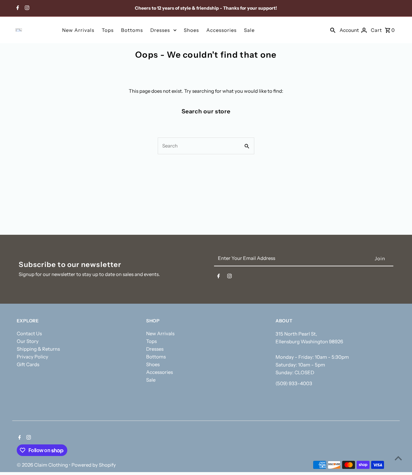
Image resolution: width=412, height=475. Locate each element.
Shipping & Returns (38, 349)
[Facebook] (17, 8)
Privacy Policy (32, 357)
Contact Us (29, 333)
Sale (249, 30)
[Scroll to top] (398, 458)
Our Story (28, 341)
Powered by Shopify (93, 465)
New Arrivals (78, 30)
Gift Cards (28, 364)
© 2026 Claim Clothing (43, 465)
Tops (108, 30)
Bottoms (132, 30)
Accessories (221, 30)
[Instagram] (26, 8)
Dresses (160, 30)
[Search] (333, 30)
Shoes (191, 30)
